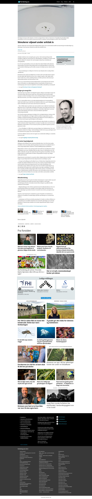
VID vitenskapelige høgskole (63, 491)
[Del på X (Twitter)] (20, 226)
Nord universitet (42, 472)
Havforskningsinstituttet (24, 470)
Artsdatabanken (22, 454)
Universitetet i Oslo (61, 482)
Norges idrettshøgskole (43, 481)
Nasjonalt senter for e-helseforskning (45, 465)
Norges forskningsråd (43, 478)
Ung (62, 1)
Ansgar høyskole (23, 451)
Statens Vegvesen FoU (62, 467)
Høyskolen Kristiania (23, 477)
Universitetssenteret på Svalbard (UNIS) (65, 486)
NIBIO (21, 489)
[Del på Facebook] (18, 226)
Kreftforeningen (22, 482)
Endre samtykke (23, 444)
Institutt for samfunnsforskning (25, 479)
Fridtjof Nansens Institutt (24, 467)
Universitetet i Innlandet (62, 480)
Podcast (66, 1)
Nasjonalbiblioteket (42, 459)
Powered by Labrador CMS (46, 497)
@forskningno (62, 416)
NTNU (40, 458)
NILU (21, 493)
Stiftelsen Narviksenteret (62, 468)
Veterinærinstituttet (61, 489)
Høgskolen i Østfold (23, 473)
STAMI (59, 465)
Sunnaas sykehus (61, 470)
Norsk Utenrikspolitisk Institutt (44, 487)
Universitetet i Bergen (62, 479)
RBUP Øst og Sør (61, 454)
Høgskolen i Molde (23, 471)
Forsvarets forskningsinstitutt (25, 464)
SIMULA (59, 458)
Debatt (58, 1)
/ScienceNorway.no (63, 423)
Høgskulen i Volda (23, 474)
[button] (19, 288)
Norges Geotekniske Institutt (44, 475)
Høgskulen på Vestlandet (24, 476)
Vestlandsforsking (61, 488)
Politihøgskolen (61, 451)
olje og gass (38, 223)
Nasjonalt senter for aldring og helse (45, 463)
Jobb (70, 1)
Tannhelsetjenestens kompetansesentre (65, 473)
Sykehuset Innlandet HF (62, 471)
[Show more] (65, 65)
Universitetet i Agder (61, 477)
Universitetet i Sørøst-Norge (63, 485)
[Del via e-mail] (24, 226)
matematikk (21, 223)
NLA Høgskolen (42, 451)
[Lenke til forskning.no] (36, 1)
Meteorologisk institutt (24, 486)
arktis (32, 223)
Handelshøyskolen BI (23, 468)
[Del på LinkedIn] (22, 226)
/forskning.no (62, 419)
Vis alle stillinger (46, 298)
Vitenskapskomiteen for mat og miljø (64, 492)
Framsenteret (22, 465)
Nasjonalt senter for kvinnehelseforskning (46, 466)
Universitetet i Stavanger (62, 483)
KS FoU (21, 480)
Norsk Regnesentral (42, 484)
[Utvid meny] (73, 2)
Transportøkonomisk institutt (63, 474)
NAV (20, 487)
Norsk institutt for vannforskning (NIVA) (46, 490)
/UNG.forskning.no (63, 421)
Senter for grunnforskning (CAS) (64, 461)
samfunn (27, 223)
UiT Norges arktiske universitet (63, 476)
